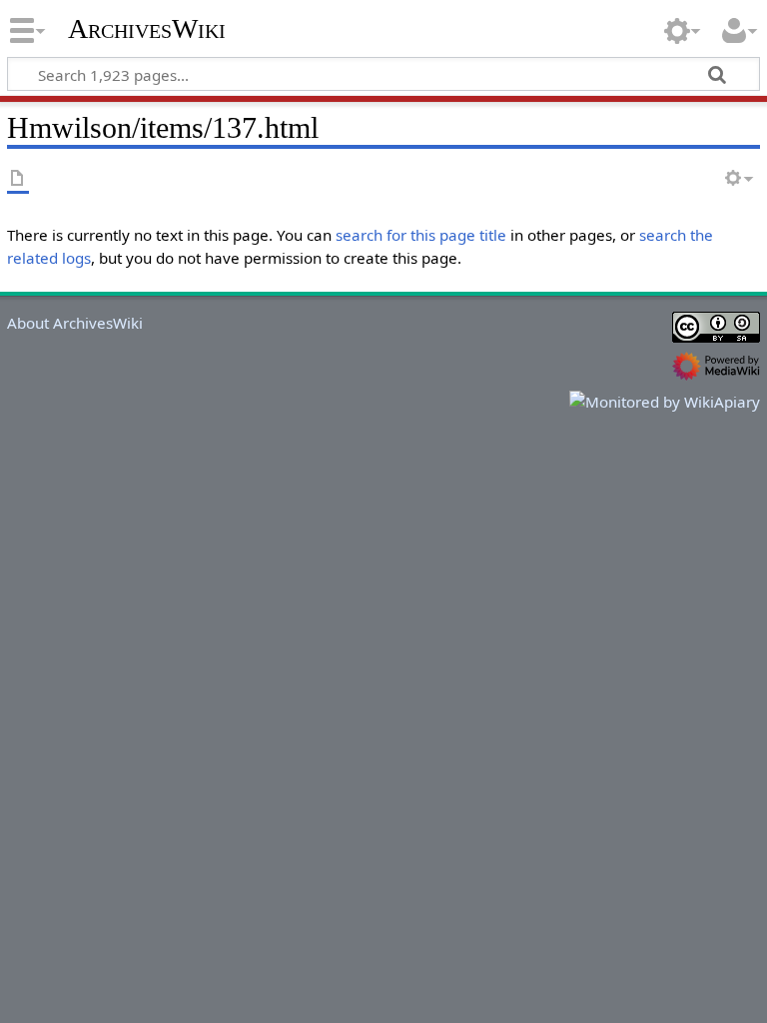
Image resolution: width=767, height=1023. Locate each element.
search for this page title (421, 235)
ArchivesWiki (147, 29)
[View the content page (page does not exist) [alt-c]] (18, 179)
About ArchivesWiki (75, 323)
